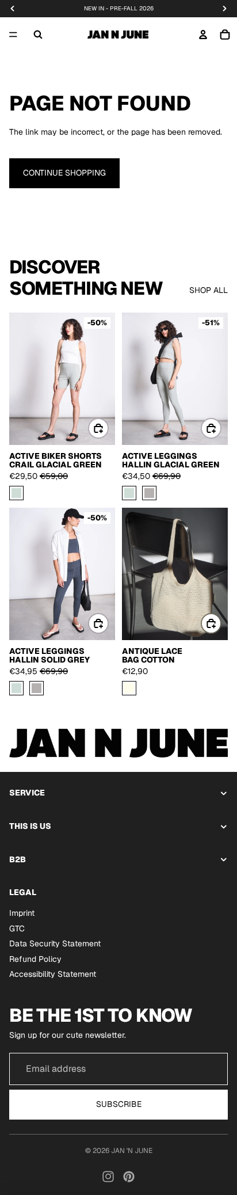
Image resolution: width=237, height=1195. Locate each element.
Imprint (22, 913)
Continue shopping (64, 173)
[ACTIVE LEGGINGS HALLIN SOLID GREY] (149, 493)
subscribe (119, 1104)
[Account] (203, 34)
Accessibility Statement (52, 974)
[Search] (38, 34)
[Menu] (13, 34)
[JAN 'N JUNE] (118, 34)
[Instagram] (108, 1176)
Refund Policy (35, 959)
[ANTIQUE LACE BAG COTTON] (129, 688)
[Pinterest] (129, 1176)
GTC (17, 928)
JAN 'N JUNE (131, 1150)
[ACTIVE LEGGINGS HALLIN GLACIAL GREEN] (129, 493)
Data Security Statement (55, 944)
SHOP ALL (208, 290)
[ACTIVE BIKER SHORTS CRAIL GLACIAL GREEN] (16, 493)
